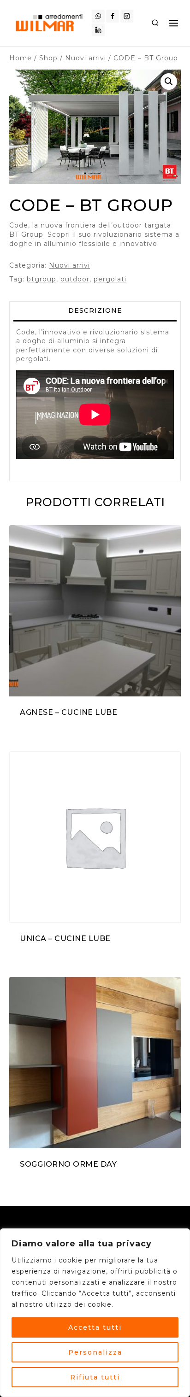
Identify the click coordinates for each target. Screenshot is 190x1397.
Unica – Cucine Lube (65, 938)
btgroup (41, 279)
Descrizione (95, 310)
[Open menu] (173, 23)
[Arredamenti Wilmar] (50, 23)
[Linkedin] (98, 29)
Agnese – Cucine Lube (68, 712)
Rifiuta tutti (95, 1377)
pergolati (110, 279)
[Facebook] (112, 16)
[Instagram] (126, 16)
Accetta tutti (95, 1327)
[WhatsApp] (98, 16)
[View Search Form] (155, 23)
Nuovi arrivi (69, 265)
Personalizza (95, 1352)
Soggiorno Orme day (68, 1164)
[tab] (94, 311)
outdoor (74, 279)
